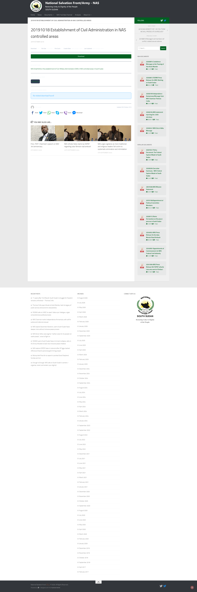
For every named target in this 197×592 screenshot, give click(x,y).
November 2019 (84, 553)
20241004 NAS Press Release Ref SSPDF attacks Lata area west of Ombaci (155, 267)
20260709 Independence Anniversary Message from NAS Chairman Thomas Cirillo (155, 97)
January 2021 (83, 487)
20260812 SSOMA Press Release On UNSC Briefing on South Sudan (154, 80)
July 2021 (82, 458)
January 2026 (83, 326)
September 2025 (84, 336)
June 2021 (82, 463)
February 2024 (84, 416)
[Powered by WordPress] (38, 587)
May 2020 (82, 525)
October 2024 (83, 378)
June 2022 (82, 444)
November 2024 (84, 373)
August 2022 (83, 435)
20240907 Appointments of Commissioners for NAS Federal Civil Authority (155, 251)
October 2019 (83, 558)
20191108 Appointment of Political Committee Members (154, 203)
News (40, 15)
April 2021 (82, 473)
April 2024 (82, 407)
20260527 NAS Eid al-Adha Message (155, 129)
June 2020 (82, 520)
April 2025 (82, 350)
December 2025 (84, 331)
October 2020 (83, 501)
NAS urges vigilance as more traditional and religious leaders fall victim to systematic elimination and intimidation (112, 146)
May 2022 (82, 449)
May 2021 (82, 468)
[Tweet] (42, 113)
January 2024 (83, 421)
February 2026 (84, 322)
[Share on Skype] (59, 113)
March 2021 (83, 477)
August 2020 (83, 510)
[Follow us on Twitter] (161, 20)
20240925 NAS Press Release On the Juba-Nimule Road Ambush (153, 235)
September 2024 (84, 383)
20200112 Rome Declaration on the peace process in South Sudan (154, 219)
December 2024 (84, 369)
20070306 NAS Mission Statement (153, 188)
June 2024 (82, 397)
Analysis (78, 15)
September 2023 (84, 425)
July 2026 (82, 303)
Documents (48, 15)
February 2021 (84, 482)
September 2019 (84, 562)
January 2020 (83, 543)
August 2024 (83, 388)
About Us (87, 15)
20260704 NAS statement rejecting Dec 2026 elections (154, 114)
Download (81, 56)
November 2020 (84, 496)
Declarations (35, 81)
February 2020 (84, 539)
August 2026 (83, 298)
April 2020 (82, 529)
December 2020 (84, 492)
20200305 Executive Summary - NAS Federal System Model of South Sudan (154, 172)
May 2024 (82, 402)
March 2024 (83, 411)
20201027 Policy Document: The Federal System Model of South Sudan (153, 153)
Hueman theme (55, 587)
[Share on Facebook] (34, 113)
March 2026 (83, 317)
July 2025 (82, 340)
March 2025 (83, 355)
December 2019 (84, 548)
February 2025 (84, 359)
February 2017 (84, 572)
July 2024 (82, 392)
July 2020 (82, 515)
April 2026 (82, 312)
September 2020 (84, 506)
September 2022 (84, 430)
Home (33, 15)
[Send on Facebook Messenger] (77, 113)
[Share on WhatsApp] (51, 113)
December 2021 (84, 454)
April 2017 (82, 567)
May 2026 (82, 307)
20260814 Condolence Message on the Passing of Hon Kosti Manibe (155, 64)
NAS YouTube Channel (64, 15)
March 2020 (83, 534)
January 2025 (83, 364)
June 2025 (82, 345)
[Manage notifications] (192, 587)
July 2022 (82, 440)
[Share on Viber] (67, 113)
